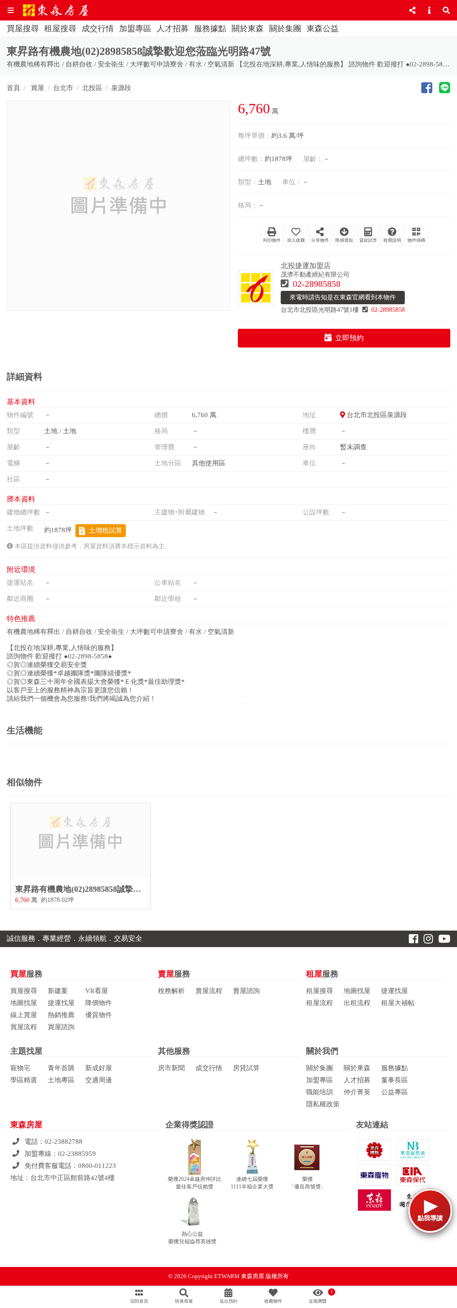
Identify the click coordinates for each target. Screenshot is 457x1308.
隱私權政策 (323, 1104)
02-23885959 (77, 1153)
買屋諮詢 (61, 1027)
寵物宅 (20, 1068)
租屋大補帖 (398, 1002)
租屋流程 (319, 1002)
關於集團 (285, 28)
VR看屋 (96, 990)
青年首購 (61, 1068)
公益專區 (394, 1092)
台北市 (63, 87)
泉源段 (121, 87)
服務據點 (210, 28)
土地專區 (61, 1080)
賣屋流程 (208, 990)
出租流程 (357, 1002)
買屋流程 (23, 1027)
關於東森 (248, 28)
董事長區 (394, 1080)
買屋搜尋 (23, 28)
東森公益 (323, 28)
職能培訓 (319, 1092)
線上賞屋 (23, 1014)
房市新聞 (171, 1068)
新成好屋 (98, 1068)
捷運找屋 (61, 1002)
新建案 (58, 990)
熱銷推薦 (61, 1014)
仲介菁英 (357, 1092)
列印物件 (272, 240)
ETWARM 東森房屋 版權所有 (251, 1276)
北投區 (92, 87)
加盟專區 (135, 28)
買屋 (36, 87)
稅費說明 (392, 240)
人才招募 (173, 28)
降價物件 (98, 1002)
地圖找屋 (23, 1002)
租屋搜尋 (60, 28)
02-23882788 (64, 1141)
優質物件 (98, 1014)
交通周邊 (98, 1080)
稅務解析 (171, 990)
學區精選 (23, 1080)
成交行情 (98, 28)
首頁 (13, 87)
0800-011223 (97, 1165)
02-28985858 (317, 284)
